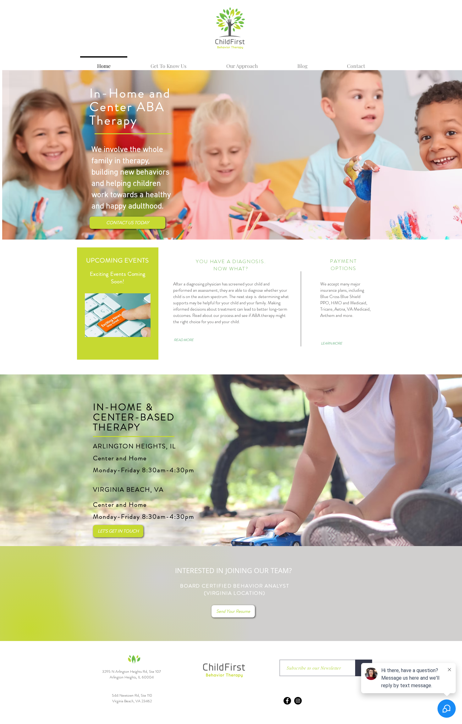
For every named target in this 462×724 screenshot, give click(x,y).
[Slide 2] (304, 231)
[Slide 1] (295, 231)
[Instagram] (298, 701)
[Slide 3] (312, 231)
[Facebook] (287, 701)
